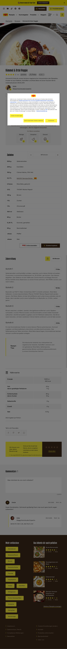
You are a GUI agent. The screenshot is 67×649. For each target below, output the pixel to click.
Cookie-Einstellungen (16, 115)
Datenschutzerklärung (41, 111)
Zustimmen (51, 120)
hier (46, 109)
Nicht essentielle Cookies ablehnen (33, 120)
